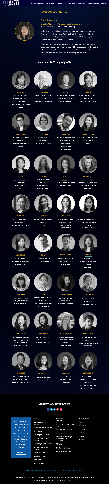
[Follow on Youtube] (57, 409)
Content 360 (60, 421)
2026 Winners (61, 3)
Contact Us (103, 3)
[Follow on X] (51, 409)
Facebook (82, 422)
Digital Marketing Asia (64, 430)
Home (30, 3)
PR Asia (59, 444)
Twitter (81, 433)
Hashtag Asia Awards (41, 435)
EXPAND (59, 433)
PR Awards (37, 460)
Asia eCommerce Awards (43, 428)
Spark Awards (39, 463)
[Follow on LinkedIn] (54, 409)
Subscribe (20, 453)
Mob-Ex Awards (39, 456)
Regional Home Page (63, 451)
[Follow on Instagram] (61, 409)
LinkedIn (82, 429)
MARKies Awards (40, 453)
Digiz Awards (38, 431)
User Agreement (77, 470)
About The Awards (49, 3)
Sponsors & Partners (93, 3)
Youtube (82, 436)
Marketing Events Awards (43, 444)
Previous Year (81, 3)
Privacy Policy (65, 470)
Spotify (81, 440)
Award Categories (38, 3)
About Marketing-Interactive (36, 470)
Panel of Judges (71, 3)
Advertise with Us (53, 470)
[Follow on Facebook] (48, 409)
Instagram (82, 426)
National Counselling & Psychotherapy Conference (64, 438)
